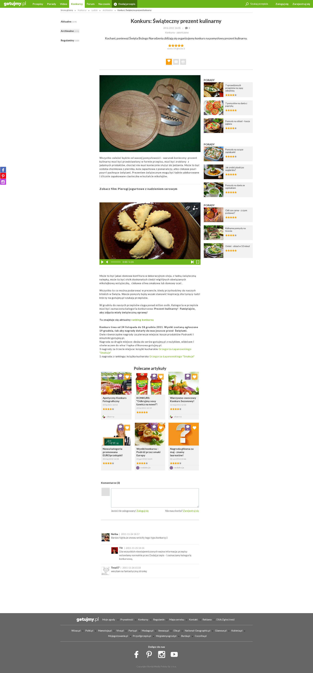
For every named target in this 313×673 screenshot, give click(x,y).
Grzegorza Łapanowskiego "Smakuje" (171, 356)
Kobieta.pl (236, 630)
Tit (121, 547)
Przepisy (38, 3)
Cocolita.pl (201, 635)
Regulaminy (70, 40)
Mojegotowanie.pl (118, 635)
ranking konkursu (142, 319)
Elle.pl (176, 630)
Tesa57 (115, 567)
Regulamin (158, 619)
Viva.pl (120, 630)
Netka (114, 534)
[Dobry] (176, 45)
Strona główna (67, 10)
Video (63, 3)
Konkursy (77, 3)
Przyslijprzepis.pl (142, 635)
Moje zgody (108, 619)
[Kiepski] (169, 45)
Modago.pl (147, 630)
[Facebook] (3, 170)
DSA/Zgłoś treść (225, 619)
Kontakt (193, 619)
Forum (91, 3)
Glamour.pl (221, 630)
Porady (51, 3)
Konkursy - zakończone (177, 32)
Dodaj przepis (126, 3)
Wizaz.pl (76, 630)
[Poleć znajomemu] (176, 62)
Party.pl (132, 630)
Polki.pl (89, 630)
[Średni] (172, 45)
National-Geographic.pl (197, 630)
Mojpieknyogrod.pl (166, 635)
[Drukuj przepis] (183, 62)
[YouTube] (175, 653)
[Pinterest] (3, 176)
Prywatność (126, 619)
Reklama (207, 619)
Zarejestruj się (301, 3)
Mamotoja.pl (105, 630)
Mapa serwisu (176, 619)
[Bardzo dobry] (179, 45)
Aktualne (69, 21)
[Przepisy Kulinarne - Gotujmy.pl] (15, 3)
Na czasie (104, 3)
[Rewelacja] (182, 45)
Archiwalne (70, 30)
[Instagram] (3, 182)
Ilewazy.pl (163, 630)
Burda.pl (185, 635)
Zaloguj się (282, 3)
